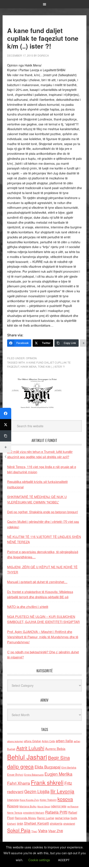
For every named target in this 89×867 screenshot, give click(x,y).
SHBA (20, 823)
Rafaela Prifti (56, 812)
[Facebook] (5, 413)
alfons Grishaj (32, 741)
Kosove (13, 805)
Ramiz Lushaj (45, 818)
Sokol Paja (18, 830)
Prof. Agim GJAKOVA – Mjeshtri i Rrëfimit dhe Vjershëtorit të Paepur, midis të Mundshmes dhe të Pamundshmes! (42, 636)
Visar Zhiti (55, 830)
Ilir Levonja (62, 791)
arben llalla (64, 740)
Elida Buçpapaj (47, 767)
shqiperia (56, 823)
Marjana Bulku (28, 806)
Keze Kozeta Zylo (29, 800)
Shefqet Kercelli (36, 823)
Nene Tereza (14, 812)
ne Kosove (72, 806)
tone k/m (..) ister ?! (51, 366)
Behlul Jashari (27, 756)
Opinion (31, 358)
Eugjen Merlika (58, 774)
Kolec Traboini (48, 800)
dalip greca (20, 766)
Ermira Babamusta (34, 774)
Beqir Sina (59, 757)
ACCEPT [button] (64, 860)
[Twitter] (5, 424)
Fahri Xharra (18, 783)
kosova (65, 798)
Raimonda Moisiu (25, 818)
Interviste (13, 800)
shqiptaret (69, 824)
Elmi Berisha (68, 767)
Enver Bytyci (15, 774)
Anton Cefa (48, 741)
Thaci (34, 831)
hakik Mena (29, 366)
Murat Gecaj (43, 806)
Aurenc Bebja (55, 748)
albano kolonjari (15, 741)
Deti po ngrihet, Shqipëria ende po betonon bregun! (42, 511)
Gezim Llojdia (36, 791)
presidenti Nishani (33, 812)
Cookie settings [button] (39, 860)
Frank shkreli (47, 782)
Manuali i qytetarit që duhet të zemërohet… (37, 581)
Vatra (42, 830)
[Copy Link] (5, 435)
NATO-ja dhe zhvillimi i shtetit (27, 606)
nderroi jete (58, 806)
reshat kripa (62, 818)
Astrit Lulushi (30, 747)
